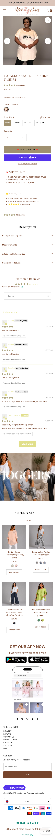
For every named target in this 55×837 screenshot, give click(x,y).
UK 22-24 (27, 123)
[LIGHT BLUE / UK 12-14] (44, 562)
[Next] (48, 41)
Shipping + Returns (12, 263)
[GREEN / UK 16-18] (38, 620)
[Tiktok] (37, 719)
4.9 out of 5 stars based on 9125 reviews (27, 829)
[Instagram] (22, 719)
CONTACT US (8, 737)
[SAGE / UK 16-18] (12, 565)
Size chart (46, 117)
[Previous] (7, 41)
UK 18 (7, 123)
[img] (7, 327)
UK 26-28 (40, 123)
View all (27, 520)
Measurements (9, 245)
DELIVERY (7, 731)
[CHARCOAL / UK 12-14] (37, 562)
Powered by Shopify (35, 793)
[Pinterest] (32, 719)
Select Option (14, 572)
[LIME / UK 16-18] (42, 620)
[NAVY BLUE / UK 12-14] (14, 623)
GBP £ (28, 801)
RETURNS (7, 734)
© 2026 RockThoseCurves (14, 793)
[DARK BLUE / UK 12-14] (40, 562)
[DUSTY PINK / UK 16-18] (16, 565)
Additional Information (14, 254)
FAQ (5, 748)
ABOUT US (7, 745)
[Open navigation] (4, 10)
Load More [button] (27, 444)
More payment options (27, 164)
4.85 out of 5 (34, 284)
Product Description (12, 236)
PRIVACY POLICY (10, 740)
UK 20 (17, 123)
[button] (10, 85)
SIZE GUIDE (8, 743)
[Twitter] (27, 719)
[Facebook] (17, 719)
